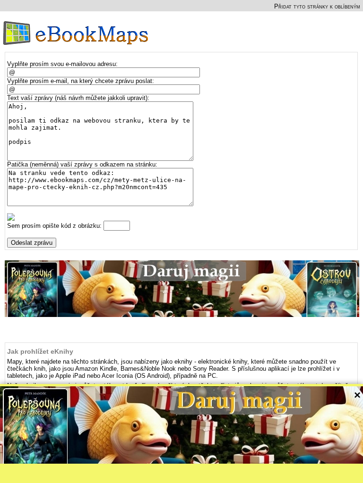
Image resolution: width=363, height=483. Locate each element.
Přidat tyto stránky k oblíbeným (317, 6)
